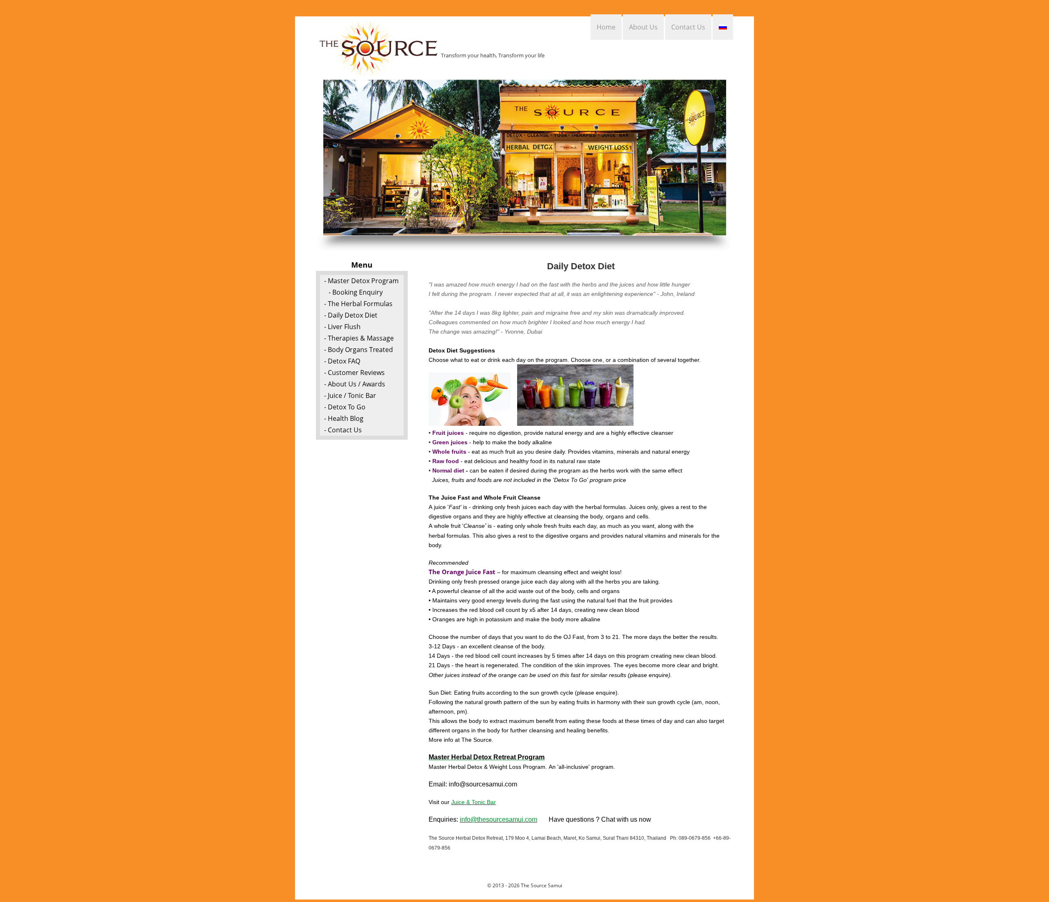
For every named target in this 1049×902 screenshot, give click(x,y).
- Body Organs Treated (358, 349)
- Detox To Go (345, 406)
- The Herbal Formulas (358, 303)
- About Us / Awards (354, 384)
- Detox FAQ (342, 361)
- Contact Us (343, 429)
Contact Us (688, 27)
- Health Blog (343, 418)
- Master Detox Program (361, 280)
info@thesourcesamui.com (498, 819)
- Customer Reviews (354, 372)
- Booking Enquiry (356, 292)
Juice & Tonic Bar (473, 802)
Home (606, 27)
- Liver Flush (342, 326)
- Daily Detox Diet (350, 315)
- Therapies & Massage (359, 338)
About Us (643, 27)
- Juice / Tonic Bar (350, 395)
